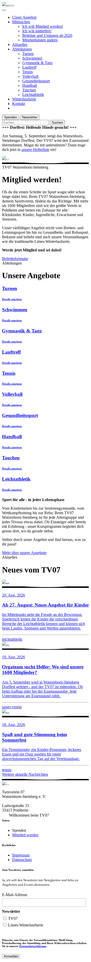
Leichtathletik (33, 94)
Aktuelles (19, 44)
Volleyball (30, 76)
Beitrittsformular (15, 258)
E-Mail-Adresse (14, 895)
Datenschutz (22, 859)
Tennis (27, 72)
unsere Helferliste (35, 149)
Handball (29, 85)
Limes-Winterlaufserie (25, 925)
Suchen (57, 122)
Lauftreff (29, 67)
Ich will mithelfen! (37, 31)
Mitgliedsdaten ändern (40, 40)
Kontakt (18, 103)
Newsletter (29, 117)
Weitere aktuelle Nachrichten (25, 774)
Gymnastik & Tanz (37, 63)
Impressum (21, 855)
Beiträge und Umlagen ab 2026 (47, 35)
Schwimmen (32, 58)
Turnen (28, 53)
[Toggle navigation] (12, 5)
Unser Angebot (24, 17)
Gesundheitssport (36, 81)
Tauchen (29, 90)
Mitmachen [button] (21, 22)
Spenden (10, 117)
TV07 (12, 918)
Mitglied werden (25, 835)
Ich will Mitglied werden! (42, 26)
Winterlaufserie (24, 99)
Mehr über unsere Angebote (24, 553)
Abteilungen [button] (22, 49)
